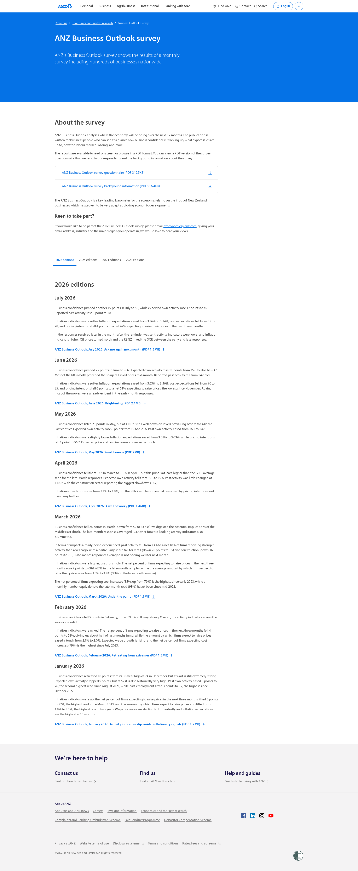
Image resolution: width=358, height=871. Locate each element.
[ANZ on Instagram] (261, 815)
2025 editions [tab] (88, 260)
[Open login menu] (299, 6)
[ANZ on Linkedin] (252, 815)
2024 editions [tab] (111, 260)
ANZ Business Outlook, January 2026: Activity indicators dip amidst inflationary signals (127, 724)
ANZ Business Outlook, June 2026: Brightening (98, 403)
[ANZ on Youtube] (270, 815)
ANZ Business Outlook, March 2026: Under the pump (102, 596)
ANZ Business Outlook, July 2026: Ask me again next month (107, 349)
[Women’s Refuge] (298, 856)
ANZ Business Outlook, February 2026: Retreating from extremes (111, 655)
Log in (285, 6)
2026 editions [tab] (65, 260)
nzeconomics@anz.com (180, 226)
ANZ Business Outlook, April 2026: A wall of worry (100, 506)
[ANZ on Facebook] (243, 815)
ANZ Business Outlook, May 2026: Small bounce (97, 452)
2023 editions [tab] (135, 260)
